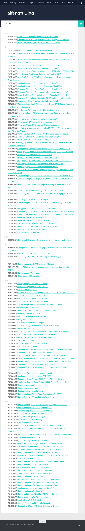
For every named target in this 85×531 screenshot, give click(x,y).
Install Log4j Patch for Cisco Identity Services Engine (39, 256)
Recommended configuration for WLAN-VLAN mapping (40, 446)
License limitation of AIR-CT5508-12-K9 (33, 467)
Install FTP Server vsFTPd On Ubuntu (33, 302)
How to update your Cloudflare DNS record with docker (40, 494)
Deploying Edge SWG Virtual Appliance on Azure (37, 167)
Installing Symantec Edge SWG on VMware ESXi (37, 223)
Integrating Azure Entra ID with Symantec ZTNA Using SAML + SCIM (45, 71)
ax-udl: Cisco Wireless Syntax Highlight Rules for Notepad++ (42, 355)
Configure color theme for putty (30, 391)
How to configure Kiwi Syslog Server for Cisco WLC (38, 452)
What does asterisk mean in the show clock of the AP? (39, 425)
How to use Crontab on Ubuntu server (32, 299)
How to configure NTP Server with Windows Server (38, 485)
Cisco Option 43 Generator (28, 276)
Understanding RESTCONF (28, 313)
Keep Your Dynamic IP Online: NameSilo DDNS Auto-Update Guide (45, 214)
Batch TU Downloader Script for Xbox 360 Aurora (37, 37)
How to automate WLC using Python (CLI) (34, 408)
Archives (71, 3)
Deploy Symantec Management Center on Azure (37, 158)
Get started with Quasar (27, 290)
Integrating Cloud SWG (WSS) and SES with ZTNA (38, 65)
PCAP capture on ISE (26, 458)
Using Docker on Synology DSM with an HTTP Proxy (39, 43)
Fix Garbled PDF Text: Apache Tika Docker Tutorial (38, 110)
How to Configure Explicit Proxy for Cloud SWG (37, 226)
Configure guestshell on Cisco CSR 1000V (34, 376)
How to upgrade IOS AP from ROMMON (33, 464)
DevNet (41, 3)
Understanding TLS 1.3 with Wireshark (33, 220)
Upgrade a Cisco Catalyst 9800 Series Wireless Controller (41, 379)
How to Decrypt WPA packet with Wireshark (35, 397)
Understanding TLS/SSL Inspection (31, 217)
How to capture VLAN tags (28, 273)
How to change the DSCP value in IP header (35, 264)
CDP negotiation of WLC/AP (28, 437)
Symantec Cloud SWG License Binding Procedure (38, 125)
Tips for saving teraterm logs (29, 385)
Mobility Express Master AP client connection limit (38, 449)
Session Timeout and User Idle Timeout (33, 503)
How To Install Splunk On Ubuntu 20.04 (33, 254)
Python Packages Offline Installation (32, 440)
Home (5, 3)
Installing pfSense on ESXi (28, 232)
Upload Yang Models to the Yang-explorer (34, 337)
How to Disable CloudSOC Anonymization (34, 50)
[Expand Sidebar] (81, 23)
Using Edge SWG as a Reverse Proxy (33, 140)
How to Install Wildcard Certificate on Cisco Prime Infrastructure (44, 240)
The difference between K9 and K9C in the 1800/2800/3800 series (44, 435)
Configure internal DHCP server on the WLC (35, 488)
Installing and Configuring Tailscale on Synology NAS (39, 74)
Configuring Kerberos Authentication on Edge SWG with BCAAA (43, 149)
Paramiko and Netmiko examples (31, 322)
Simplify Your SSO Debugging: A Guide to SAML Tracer (40, 190)
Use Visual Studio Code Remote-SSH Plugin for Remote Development (46, 293)
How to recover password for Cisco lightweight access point (42, 405)
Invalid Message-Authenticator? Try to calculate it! (38, 325)
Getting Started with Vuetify (28, 307)
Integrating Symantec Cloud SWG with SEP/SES (37, 119)
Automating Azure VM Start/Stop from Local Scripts (38, 137)
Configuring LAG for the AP (28, 422)
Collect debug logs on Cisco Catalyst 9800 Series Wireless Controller (46, 358)
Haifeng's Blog (19, 13)
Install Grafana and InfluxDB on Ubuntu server (36, 334)
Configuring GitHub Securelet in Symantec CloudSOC (39, 86)
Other (63, 3)
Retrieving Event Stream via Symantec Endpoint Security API (42, 95)
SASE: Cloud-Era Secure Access (31, 229)
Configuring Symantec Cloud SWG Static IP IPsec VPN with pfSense (45, 211)
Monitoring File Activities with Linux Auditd (34, 155)
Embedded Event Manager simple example (35, 373)
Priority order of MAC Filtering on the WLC (34, 473)
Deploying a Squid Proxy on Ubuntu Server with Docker (40, 101)
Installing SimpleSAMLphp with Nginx (32, 200)
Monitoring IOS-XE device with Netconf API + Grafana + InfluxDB (44, 331)
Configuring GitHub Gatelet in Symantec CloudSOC (38, 83)
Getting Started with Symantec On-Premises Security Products (43, 134)
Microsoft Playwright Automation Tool (32, 287)
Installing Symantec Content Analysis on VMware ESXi (40, 164)
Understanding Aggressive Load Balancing (34, 411)
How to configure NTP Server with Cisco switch (37, 482)
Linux (56, 3)
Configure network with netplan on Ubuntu (34, 352)
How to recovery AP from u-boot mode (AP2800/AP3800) (40, 461)
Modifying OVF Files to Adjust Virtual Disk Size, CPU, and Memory (45, 152)
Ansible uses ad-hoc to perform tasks (32, 343)
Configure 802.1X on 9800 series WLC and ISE (36, 364)
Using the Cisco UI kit (26, 319)
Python (32, 3)
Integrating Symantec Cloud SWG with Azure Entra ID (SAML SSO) (45, 161)
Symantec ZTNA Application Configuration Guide (37, 68)
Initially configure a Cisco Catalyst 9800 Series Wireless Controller (45, 382)
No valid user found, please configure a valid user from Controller (44, 361)
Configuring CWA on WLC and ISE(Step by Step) (37, 506)
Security (13, 3)
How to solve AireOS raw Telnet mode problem (36, 310)
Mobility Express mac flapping (29, 420)
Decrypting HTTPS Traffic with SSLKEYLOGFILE (37, 208)
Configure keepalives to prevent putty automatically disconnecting (44, 349)
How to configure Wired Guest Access (33, 491)
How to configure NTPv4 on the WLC (32, 476)
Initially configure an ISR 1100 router (32, 284)
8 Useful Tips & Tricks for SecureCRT (32, 296)
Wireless (22, 3)
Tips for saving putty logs (27, 388)
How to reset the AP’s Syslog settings (33, 497)
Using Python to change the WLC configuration (36, 470)
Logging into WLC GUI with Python (31, 500)
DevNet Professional (25, 328)
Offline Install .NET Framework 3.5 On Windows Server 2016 (42, 455)
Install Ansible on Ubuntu (27, 346)
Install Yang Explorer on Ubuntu (30, 340)
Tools (49, 3)
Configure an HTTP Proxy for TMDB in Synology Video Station (43, 40)
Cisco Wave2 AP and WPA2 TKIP (31, 414)
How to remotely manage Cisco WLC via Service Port (39, 443)
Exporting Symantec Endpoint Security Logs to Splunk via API (43, 92)
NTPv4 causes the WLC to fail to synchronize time (38, 479)
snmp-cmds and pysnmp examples (31, 316)
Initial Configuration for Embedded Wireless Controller (39, 305)
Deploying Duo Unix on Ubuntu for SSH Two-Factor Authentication (44, 98)
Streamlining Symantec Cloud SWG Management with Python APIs (45, 176)
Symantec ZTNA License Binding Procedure (35, 122)
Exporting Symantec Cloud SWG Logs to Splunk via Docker (42, 89)
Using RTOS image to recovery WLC (32, 417)
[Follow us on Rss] (79, 525)
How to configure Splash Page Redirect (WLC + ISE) (39, 394)
